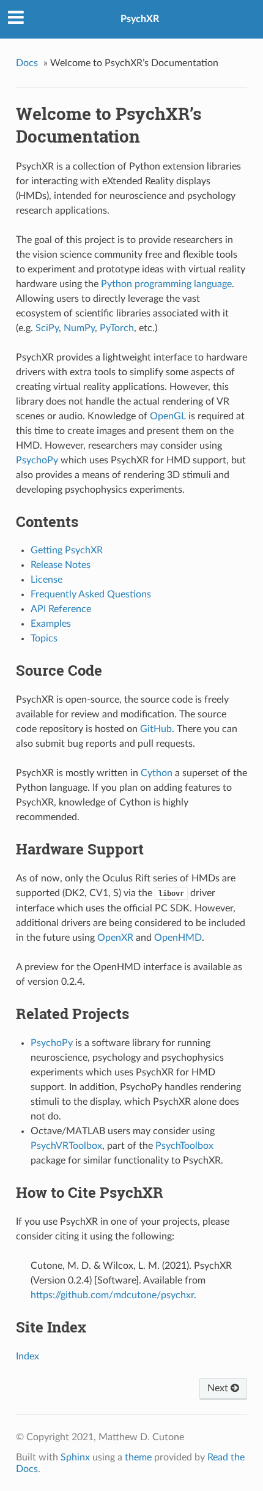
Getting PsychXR (67, 550)
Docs (27, 63)
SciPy (47, 328)
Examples (51, 624)
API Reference (61, 609)
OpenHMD (178, 938)
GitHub (156, 729)
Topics (44, 638)
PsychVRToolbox (66, 1146)
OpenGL (168, 416)
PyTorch (117, 328)
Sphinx (75, 1457)
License (46, 580)
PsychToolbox (184, 1146)
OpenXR (115, 938)
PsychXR (139, 19)
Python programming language (166, 284)
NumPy (79, 328)
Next (219, 1388)
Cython (156, 773)
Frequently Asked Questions (91, 594)
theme (138, 1457)
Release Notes (61, 565)
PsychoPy (37, 460)
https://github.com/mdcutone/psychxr (112, 1295)
